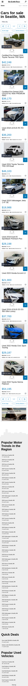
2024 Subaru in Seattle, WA (8, 528)
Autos (2, 5)
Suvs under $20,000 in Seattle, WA (10, 641)
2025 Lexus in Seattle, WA (8, 505)
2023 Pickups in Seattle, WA (8, 591)
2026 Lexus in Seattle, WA (8, 578)
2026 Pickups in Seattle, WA (8, 609)
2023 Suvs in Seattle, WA (8, 465)
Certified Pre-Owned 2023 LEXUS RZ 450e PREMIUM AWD (13, 93)
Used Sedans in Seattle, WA (8, 667)
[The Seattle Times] (14, 2)
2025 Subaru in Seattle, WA (8, 510)
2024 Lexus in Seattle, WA (8, 501)
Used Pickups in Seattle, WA (8, 676)
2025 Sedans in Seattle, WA (8, 514)
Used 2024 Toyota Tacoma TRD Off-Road (13, 165)
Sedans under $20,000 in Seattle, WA (11, 645)
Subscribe (25, 5)
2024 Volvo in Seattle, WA (8, 573)
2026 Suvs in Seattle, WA (8, 487)
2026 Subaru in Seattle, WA (8, 623)
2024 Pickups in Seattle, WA (8, 546)
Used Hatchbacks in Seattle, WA (9, 671)
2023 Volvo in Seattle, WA (8, 564)
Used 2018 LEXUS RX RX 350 (13, 129)
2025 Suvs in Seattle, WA (8, 456)
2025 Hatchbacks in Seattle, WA (9, 569)
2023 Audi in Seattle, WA (8, 523)
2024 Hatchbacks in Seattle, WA (9, 587)
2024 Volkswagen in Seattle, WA (10, 560)
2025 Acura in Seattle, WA (8, 555)
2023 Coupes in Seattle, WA (8, 618)
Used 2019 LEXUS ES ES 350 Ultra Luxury (12, 310)
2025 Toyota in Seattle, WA (8, 474)
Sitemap (14, 684)
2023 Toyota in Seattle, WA (8, 519)
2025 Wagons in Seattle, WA (9, 596)
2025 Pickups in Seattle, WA (8, 582)
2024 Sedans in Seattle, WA (8, 478)
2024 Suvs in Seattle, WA (8, 460)
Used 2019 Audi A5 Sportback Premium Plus (12, 238)
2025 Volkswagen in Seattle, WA (10, 496)
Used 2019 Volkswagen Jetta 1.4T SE (14, 201)
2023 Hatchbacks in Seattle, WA (9, 541)
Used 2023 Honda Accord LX (14, 273)
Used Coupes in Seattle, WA (8, 680)
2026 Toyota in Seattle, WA (8, 483)
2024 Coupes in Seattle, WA (8, 605)
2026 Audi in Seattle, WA (8, 627)
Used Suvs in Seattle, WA (8, 662)
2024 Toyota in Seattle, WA (8, 469)
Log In (20, 5)
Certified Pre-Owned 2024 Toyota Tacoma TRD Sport (13, 56)
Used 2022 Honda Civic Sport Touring (14, 347)
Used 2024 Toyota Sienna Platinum (12, 383)
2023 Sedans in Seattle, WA (8, 532)
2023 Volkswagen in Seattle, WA (10, 537)
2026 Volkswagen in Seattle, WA (10, 614)
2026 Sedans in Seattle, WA (8, 550)
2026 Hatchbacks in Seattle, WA (9, 600)
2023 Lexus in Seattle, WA (8, 492)
